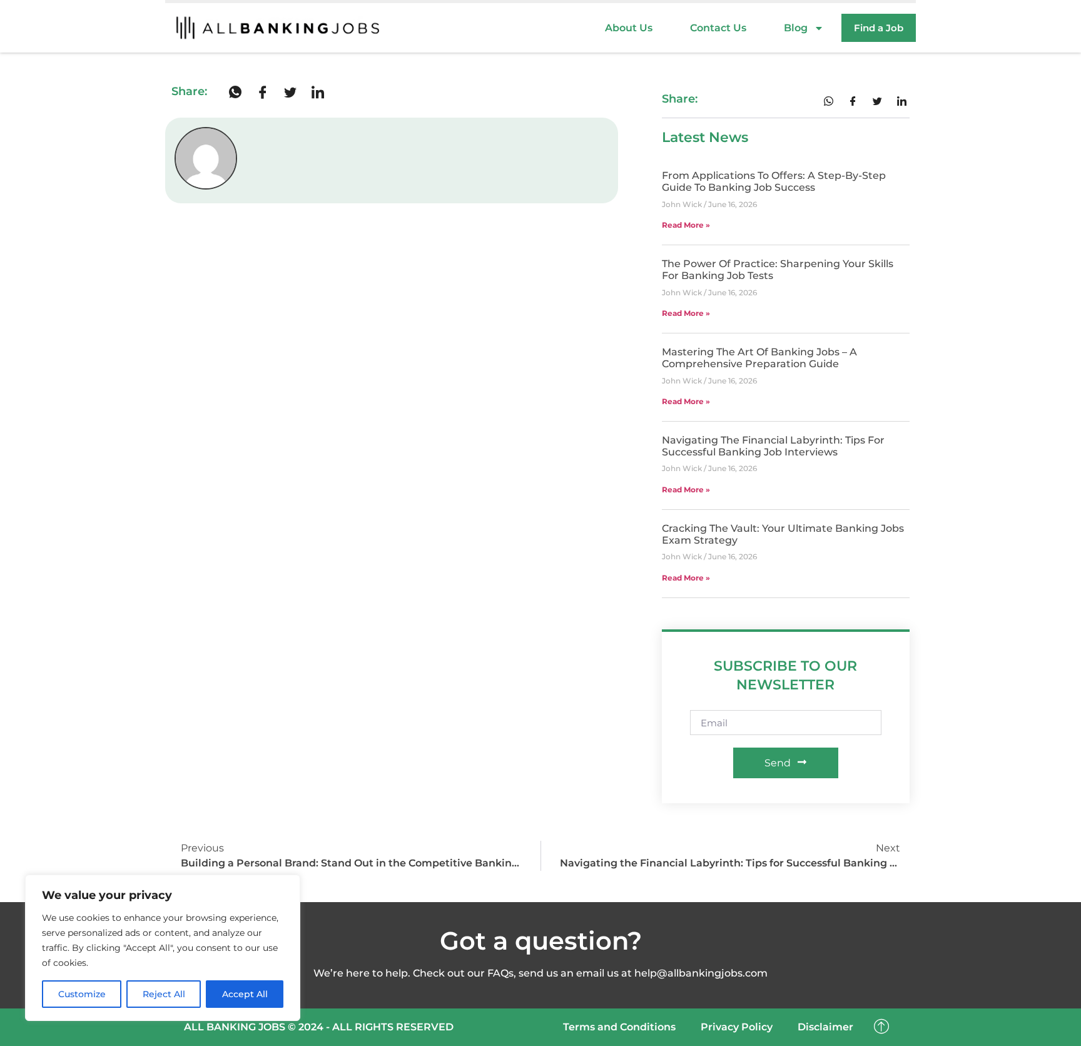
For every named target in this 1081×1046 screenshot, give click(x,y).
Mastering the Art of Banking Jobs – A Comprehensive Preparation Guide (759, 358)
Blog (796, 28)
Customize (82, 994)
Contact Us (718, 28)
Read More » (686, 225)
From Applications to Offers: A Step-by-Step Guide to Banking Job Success (774, 181)
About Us (628, 28)
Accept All (245, 994)
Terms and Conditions (619, 1027)
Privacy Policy (737, 1027)
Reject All (164, 994)
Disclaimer (825, 1027)
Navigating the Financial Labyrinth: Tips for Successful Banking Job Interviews (773, 446)
